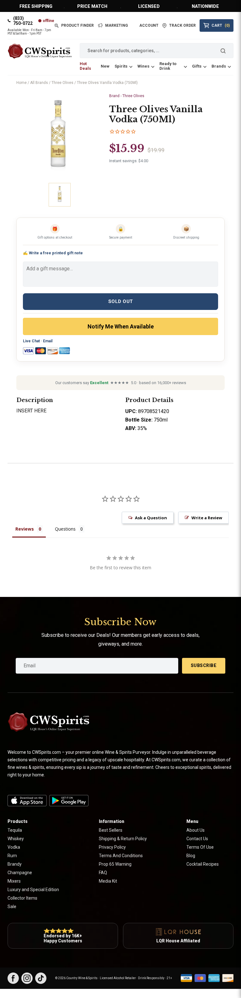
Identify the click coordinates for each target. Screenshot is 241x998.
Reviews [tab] (24, 529)
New (105, 66)
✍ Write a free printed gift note (53, 253)
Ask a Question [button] (151, 518)
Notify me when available (121, 326)
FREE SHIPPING (35, 6)
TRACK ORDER (182, 25)
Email (47, 341)
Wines (143, 66)
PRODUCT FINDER (77, 25)
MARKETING (116, 25)
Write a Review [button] (206, 518)
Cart (221, 25)
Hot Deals (85, 66)
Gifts (196, 66)
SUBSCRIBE (204, 665)
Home (21, 82)
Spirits (121, 66)
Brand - (126, 96)
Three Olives (62, 82)
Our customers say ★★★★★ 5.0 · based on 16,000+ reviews (120, 382)
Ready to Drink (167, 66)
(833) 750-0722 (23, 21)
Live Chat (31, 341)
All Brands (39, 82)
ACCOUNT (148, 25)
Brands (219, 66)
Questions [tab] (65, 529)
